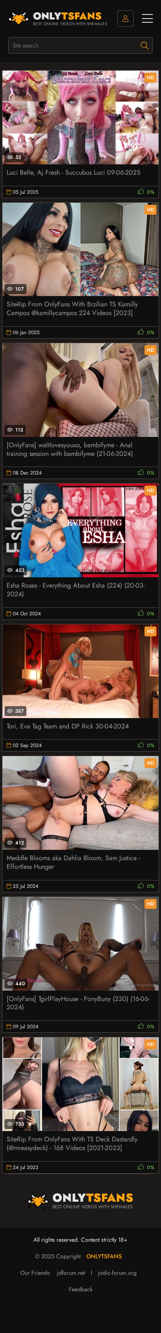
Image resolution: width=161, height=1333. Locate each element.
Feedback (80, 1289)
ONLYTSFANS (104, 1256)
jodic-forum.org (117, 1273)
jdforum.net (71, 1273)
